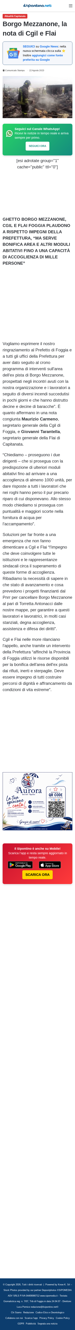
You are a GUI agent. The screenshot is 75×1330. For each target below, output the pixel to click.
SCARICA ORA (37, 875)
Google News (49, 46)
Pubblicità (31, 1323)
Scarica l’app (31, 1318)
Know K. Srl (64, 1284)
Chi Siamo (16, 1312)
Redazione (28, 1312)
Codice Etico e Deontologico (50, 1312)
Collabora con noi (14, 1318)
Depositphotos (49, 1290)
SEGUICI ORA (37, 145)
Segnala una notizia (47, 1323)
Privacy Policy (46, 1318)
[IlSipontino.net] (37, 5)
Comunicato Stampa (15, 70)
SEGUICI (29, 46)
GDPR (21, 1323)
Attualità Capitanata (15, 16)
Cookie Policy (63, 1318)
